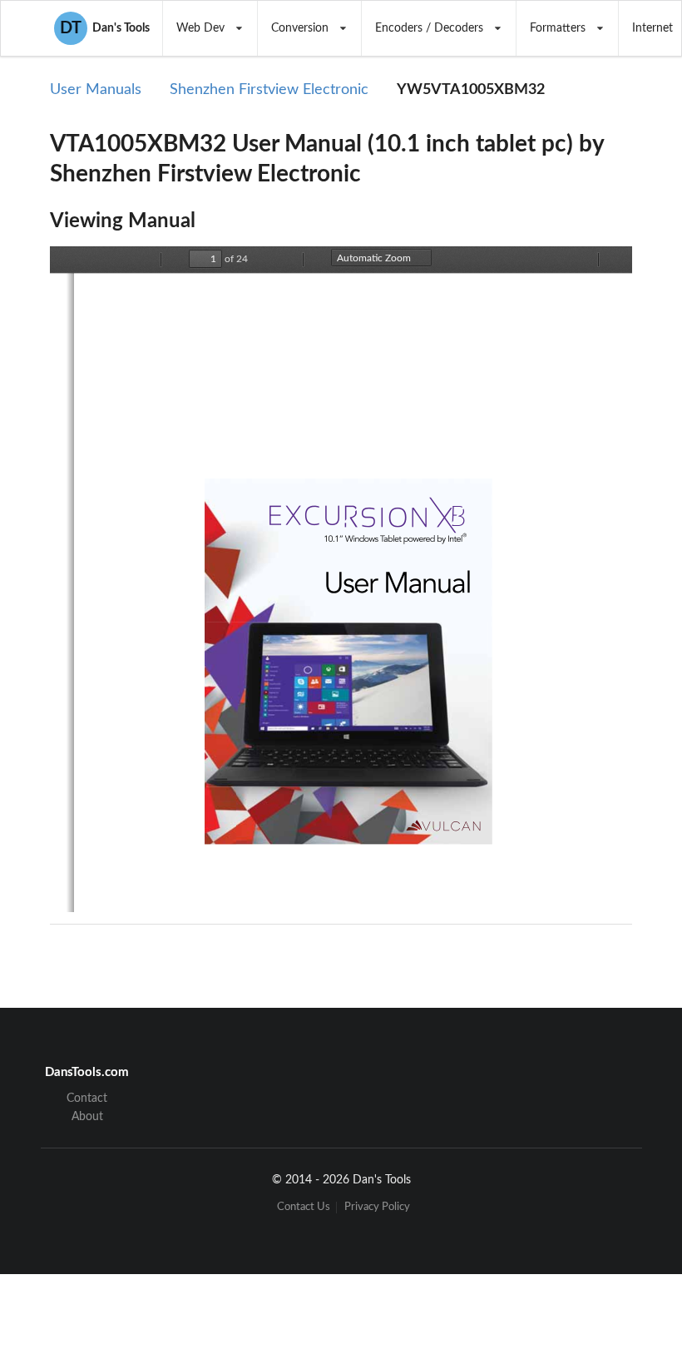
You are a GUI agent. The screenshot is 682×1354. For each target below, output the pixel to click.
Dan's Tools (105, 28)
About (87, 1117)
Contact (87, 1098)
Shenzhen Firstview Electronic (269, 89)
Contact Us (303, 1207)
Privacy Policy (377, 1207)
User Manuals (95, 89)
